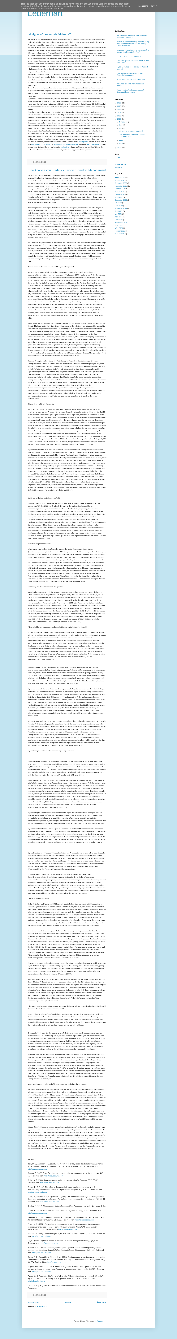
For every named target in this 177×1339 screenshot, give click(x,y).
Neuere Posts (33, 1302)
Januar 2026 (119, 180)
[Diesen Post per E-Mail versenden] (34, 162)
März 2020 (119, 228)
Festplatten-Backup (94, 144)
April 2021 (119, 217)
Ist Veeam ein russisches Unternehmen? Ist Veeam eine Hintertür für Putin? (133, 51)
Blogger (100, 1321)
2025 (119, 106)
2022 (119, 116)
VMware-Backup (72, 144)
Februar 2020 (120, 231)
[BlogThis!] (37, 162)
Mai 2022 (118, 203)
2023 (119, 113)
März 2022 (119, 206)
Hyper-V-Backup (59, 144)
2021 (119, 119)
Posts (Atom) (41, 1306)
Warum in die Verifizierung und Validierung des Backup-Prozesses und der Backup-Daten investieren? (133, 44)
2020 (119, 148)
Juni (121, 125)
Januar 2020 (119, 234)
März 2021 (119, 220)
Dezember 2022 (121, 200)
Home (119, 158)
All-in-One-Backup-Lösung (40, 144)
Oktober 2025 (120, 189)
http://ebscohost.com (36, 1281)
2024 (119, 109)
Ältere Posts (101, 1302)
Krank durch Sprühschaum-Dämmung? (131, 79)
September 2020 (121, 223)
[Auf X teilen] (39, 162)
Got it (154, 6)
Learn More (142, 6)
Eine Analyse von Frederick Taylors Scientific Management (67, 170)
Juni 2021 (118, 211)
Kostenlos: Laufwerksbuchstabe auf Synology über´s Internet (130, 91)
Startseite (67, 1302)
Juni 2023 (118, 197)
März (121, 144)
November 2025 (121, 186)
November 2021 (121, 208)
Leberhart (45, 13)
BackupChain (83, 142)
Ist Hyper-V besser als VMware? (49, 34)
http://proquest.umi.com (37, 1169)
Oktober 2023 (120, 194)
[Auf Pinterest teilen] (45, 162)
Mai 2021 (118, 214)
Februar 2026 (120, 178)
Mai (120, 128)
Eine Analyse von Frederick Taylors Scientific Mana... (132, 135)
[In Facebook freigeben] (42, 162)
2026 (119, 103)
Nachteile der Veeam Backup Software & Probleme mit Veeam (132, 36)
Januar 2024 (119, 192)
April (121, 140)
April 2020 (119, 225)
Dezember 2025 (121, 183)
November (123, 122)
